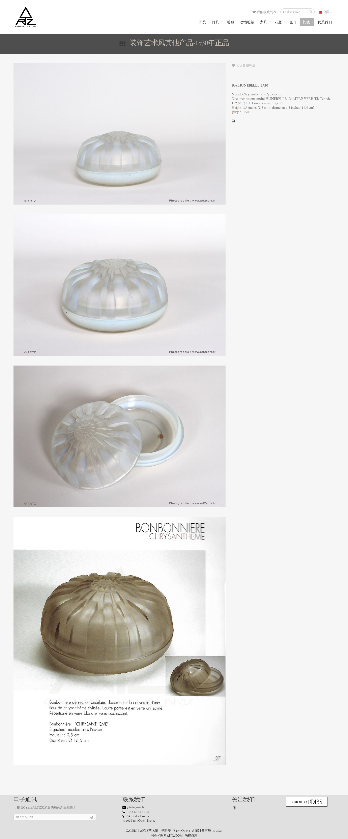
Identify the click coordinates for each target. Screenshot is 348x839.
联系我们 (324, 22)
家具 (263, 22)
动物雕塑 (247, 22)
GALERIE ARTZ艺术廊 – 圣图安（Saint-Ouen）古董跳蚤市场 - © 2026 (174, 831)
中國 (326, 12)
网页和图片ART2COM (167, 836)
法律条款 (191, 836)
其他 (306, 22)
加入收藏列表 (246, 66)
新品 (202, 22)
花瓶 (278, 22)
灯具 (215, 22)
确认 (93, 817)
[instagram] (235, 808)
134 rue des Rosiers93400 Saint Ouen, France (138, 818)
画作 (293, 22)
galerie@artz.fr (135, 807)
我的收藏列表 (266, 12)
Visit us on (299, 801)
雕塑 (230, 22)
